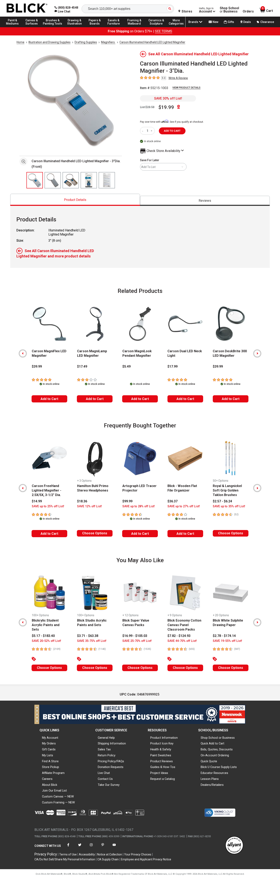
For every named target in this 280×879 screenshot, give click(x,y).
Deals (247, 22)
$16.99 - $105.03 (134, 636)
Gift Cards (49, 749)
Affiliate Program (53, 773)
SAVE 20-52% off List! (46, 641)
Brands (193, 22)
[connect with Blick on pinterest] (103, 847)
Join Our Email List (54, 790)
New (215, 22)
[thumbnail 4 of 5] (89, 180)
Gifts (231, 22)
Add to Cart (49, 399)
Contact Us (105, 779)
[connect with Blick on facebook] (68, 847)
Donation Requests (110, 767)
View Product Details (186, 87)
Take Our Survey (109, 785)
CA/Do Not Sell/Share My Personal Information (64, 859)
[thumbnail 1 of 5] (34, 180)
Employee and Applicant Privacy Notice (146, 859)
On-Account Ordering (215, 755)
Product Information (164, 738)
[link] (62, 11)
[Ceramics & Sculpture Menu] (156, 27)
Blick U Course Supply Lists (219, 767)
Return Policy (106, 755)
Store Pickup (50, 767)
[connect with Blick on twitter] (80, 847)
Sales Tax (104, 749)
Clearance (267, 22)
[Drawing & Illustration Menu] (74, 27)
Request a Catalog (162, 779)
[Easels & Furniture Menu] (114, 27)
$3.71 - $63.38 (87, 636)
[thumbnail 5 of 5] (107, 180)
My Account (50, 738)
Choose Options (94, 533)
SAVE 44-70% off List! (182, 641)
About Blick (49, 785)
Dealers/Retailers (212, 785)
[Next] (257, 353)
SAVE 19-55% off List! (227, 641)
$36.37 (172, 501)
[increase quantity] (152, 130)
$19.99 (166, 107)
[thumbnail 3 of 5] (71, 180)
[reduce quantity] (143, 130)
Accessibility (87, 854)
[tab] (75, 200)
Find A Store (50, 761)
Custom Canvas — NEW (58, 796)
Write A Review (178, 78)
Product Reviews (161, 761)
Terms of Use (68, 854)
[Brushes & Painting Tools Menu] (52, 27)
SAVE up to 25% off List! (48, 506)
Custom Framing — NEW (58, 802)
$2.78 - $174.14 (224, 636)
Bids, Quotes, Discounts (217, 749)
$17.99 (172, 366)
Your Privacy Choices (137, 854)
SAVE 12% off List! (89, 506)
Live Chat (104, 773)
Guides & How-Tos (162, 767)
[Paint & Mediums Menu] (14, 27)
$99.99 (127, 501)
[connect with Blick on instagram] (91, 847)
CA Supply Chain (108, 859)
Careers (47, 779)
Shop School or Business (218, 738)
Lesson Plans (210, 779)
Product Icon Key (161, 743)
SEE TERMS (163, 31)
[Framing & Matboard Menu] (134, 27)
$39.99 (37, 366)
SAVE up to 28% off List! (138, 506)
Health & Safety (160, 749)
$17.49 (82, 366)
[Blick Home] (27, 8)
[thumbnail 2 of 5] (52, 180)
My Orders (49, 743)
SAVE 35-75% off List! (91, 641)
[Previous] (23, 353)
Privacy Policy (45, 854)
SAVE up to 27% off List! (183, 506)
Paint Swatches (160, 755)
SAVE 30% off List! (168, 98)
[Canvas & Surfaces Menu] (32, 27)
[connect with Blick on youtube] (114, 847)
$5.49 (126, 366)
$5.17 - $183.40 (43, 636)
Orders (248, 11)
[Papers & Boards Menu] (96, 27)
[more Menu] (176, 27)
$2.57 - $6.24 (222, 501)
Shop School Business (229, 10)
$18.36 (82, 501)
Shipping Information (112, 743)
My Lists (47, 755)
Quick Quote (209, 761)
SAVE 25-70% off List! (137, 641)
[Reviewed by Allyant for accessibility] (234, 845)
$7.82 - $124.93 (178, 636)
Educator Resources (214, 773)
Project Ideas (159, 773)
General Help (106, 738)
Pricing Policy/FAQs (111, 761)
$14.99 (37, 501)
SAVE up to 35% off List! (229, 506)
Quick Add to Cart (212, 743)
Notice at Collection (109, 854)
